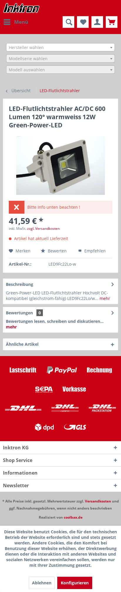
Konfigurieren (75, 583)
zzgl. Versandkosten (43, 228)
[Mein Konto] (97, 22)
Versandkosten (98, 501)
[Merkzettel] (83, 22)
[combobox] (60, 47)
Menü (21, 21)
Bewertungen (19, 313)
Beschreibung (19, 284)
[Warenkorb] (111, 22)
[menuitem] (15, 22)
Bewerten (57, 251)
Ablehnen (41, 583)
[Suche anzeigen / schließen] (68, 22)
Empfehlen (94, 251)
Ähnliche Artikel (22, 344)
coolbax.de (73, 517)
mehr (104, 298)
